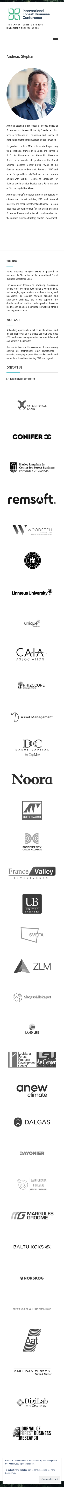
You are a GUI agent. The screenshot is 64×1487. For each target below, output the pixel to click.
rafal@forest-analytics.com (22, 378)
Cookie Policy (11, 1473)
